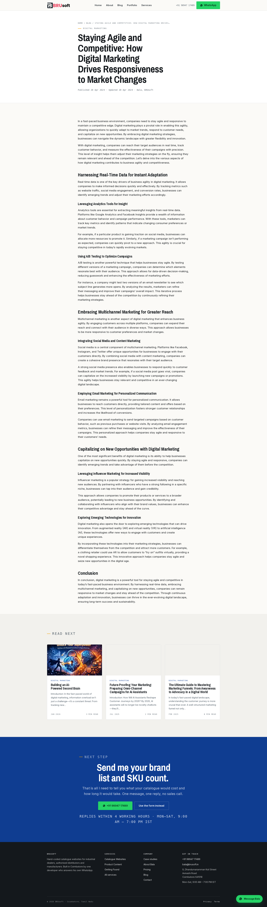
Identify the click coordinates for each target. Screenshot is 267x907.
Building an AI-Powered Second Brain (65, 687)
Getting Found (112, 869)
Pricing (147, 869)
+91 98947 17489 (185, 5)
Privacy (207, 902)
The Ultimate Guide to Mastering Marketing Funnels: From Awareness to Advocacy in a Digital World (192, 688)
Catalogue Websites (115, 859)
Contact (148, 880)
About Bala (149, 864)
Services (146, 5)
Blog (120, 5)
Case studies (150, 859)
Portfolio (132, 5)
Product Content (113, 864)
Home (98, 5)
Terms (217, 902)
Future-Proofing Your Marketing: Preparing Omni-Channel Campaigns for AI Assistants (131, 688)
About (109, 5)
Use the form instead (151, 805)
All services (111, 874)
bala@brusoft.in (190, 864)
